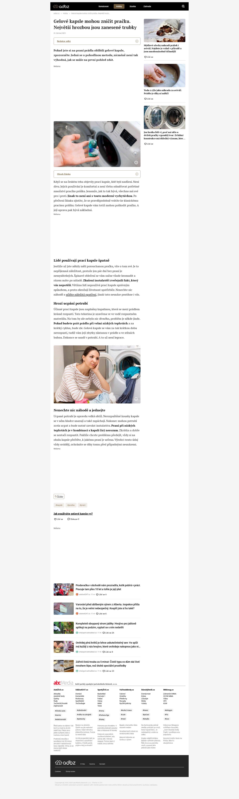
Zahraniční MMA (169, 694)
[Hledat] (183, 6)
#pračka (71, 505)
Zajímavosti (58, 706)
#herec (145, 710)
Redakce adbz (64, 41)
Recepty (122, 701)
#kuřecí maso (126, 710)
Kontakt (102, 764)
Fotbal (100, 699)
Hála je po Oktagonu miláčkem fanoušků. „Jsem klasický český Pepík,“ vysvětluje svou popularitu (171, 730)
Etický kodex (70, 771)
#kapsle (59, 505)
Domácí (79, 694)
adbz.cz (56, 13)
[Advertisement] (97, 88)
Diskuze (74, 519)
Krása (143, 696)
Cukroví (122, 694)
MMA (100, 703)
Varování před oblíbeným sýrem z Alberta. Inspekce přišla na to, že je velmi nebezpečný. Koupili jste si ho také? (108, 606)
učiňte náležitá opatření (81, 294)
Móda (143, 701)
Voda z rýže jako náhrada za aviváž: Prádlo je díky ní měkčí (163, 92)
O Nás (82, 764)
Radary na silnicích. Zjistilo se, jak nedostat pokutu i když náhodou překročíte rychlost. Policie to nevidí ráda (85, 730)
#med (123, 719)
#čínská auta (60, 711)
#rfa (166, 715)
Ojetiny (56, 699)
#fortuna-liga (104, 715)
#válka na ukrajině (84, 715)
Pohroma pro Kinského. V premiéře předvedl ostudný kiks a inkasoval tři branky (107, 728)
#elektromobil (60, 719)
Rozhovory (80, 699)
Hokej (100, 701)
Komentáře (80, 696)
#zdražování (81, 710)
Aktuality (57, 694)
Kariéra (92, 764)
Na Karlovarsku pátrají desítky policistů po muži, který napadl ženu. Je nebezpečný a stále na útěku (150, 730)
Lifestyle (144, 699)
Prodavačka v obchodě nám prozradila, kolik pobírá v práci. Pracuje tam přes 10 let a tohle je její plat (108, 587)
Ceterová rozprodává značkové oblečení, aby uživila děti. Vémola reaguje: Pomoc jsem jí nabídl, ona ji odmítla (106, 739)
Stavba (133, 6)
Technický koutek (60, 703)
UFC (165, 701)
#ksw (167, 719)
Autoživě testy (59, 696)
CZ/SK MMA (168, 696)
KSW (165, 703)
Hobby (119, 6)
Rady (56, 701)
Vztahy (144, 703)
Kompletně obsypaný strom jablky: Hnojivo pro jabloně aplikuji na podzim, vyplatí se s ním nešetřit (106, 625)
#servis (58, 715)
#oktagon (168, 710)
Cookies (58, 771)
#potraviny (81, 719)
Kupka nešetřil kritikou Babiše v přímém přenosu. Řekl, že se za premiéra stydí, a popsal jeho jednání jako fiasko (151, 743)
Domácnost (104, 6)
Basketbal (101, 694)
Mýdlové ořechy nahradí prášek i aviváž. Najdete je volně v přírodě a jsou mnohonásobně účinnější (162, 48)
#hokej (101, 719)
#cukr (123, 715)
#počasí (146, 715)
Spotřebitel (80, 701)
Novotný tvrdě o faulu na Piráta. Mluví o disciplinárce (172, 740)
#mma (101, 711)
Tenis (100, 706)
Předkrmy (123, 699)
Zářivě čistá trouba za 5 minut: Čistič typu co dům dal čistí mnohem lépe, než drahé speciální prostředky (108, 663)
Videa (165, 699)
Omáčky (122, 696)
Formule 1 (101, 696)
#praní (82, 505)
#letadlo (146, 719)
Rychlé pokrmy (125, 703)
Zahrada (147, 6)
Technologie (80, 703)
